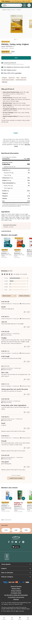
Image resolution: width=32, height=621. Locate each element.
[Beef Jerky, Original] (7, 242)
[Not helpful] (28, 312)
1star (5, 289)
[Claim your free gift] (24, 5)
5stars (6, 278)
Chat (6, 530)
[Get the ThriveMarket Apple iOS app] (16, 546)
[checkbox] (16, 278)
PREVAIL (3, 46)
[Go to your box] (29, 5)
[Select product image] (16, 24)
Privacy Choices (16, 590)
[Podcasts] (23, 542)
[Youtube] (16, 542)
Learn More (18, 73)
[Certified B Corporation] (9, 556)
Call (16, 530)
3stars (6, 283)
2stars (6, 286)
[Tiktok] (19, 542)
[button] (29, 5)
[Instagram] (12, 542)
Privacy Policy (16, 588)
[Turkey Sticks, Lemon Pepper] (20, 495)
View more (4, 81)
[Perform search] (4, 5)
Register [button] (17, 502)
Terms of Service (16, 586)
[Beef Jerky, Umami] (20, 242)
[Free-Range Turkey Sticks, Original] (7, 495)
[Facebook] (9, 542)
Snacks (13, 9)
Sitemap (16, 599)
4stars (6, 281)
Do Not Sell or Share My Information (16, 595)
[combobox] (11, 5)
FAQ (26, 530)
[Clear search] (20, 5)
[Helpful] (24, 312)
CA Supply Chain (16, 593)
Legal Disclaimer (6, 231)
